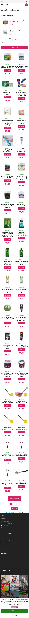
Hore (15, 508)
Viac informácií (18, 604)
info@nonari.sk (7, 521)
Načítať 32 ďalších (14, 498)
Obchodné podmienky (7, 538)
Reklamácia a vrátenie (7, 542)
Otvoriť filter (14, 47)
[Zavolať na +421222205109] (5, 1)
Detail (21, 70)
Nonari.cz (3, 548)
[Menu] (2, 4)
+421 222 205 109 (7, 523)
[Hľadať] (24, 1)
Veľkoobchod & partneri (7, 544)
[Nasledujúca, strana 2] (14, 504)
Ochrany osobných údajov (8, 540)
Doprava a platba (6, 536)
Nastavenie (14, 607)
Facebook (6, 525)
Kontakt (3, 546)
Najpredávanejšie (8, 43)
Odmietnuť (14, 615)
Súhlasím (14, 611)
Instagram (6, 528)
